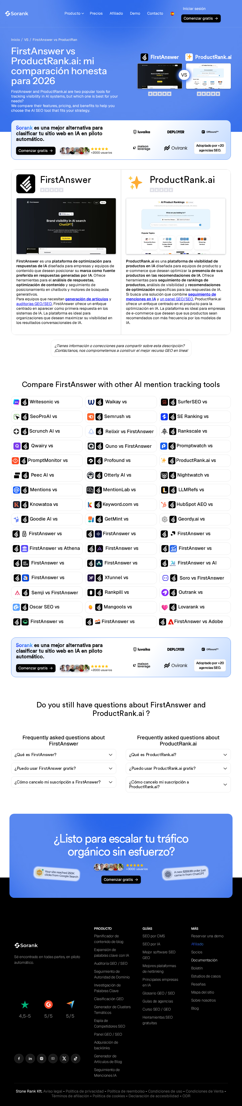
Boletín (197, 968)
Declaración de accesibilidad (154, 1095)
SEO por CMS (154, 936)
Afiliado (116, 13)
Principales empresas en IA (160, 982)
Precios (96, 13)
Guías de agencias (158, 1001)
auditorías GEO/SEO (34, 303)
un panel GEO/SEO (176, 299)
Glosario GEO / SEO (159, 993)
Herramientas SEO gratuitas (158, 1020)
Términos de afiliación (70, 1095)
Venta (205, 1091)
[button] (74, 13)
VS (26, 40)
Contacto (155, 13)
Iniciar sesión (194, 8)
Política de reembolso (126, 1091)
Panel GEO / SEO (108, 1034)
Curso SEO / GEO (157, 1009)
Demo (135, 13)
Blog (195, 1008)
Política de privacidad (85, 1091)
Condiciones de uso (165, 1091)
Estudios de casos (206, 976)
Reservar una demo (207, 936)
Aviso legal (52, 1091)
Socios (196, 952)
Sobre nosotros (203, 1000)
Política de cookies (109, 1095)
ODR (186, 1095)
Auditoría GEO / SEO (110, 963)
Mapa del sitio (202, 992)
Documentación (204, 960)
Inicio (15, 40)
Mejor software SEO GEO (159, 955)
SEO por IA (151, 944)
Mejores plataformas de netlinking (159, 968)
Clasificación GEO (109, 998)
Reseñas (198, 984)
